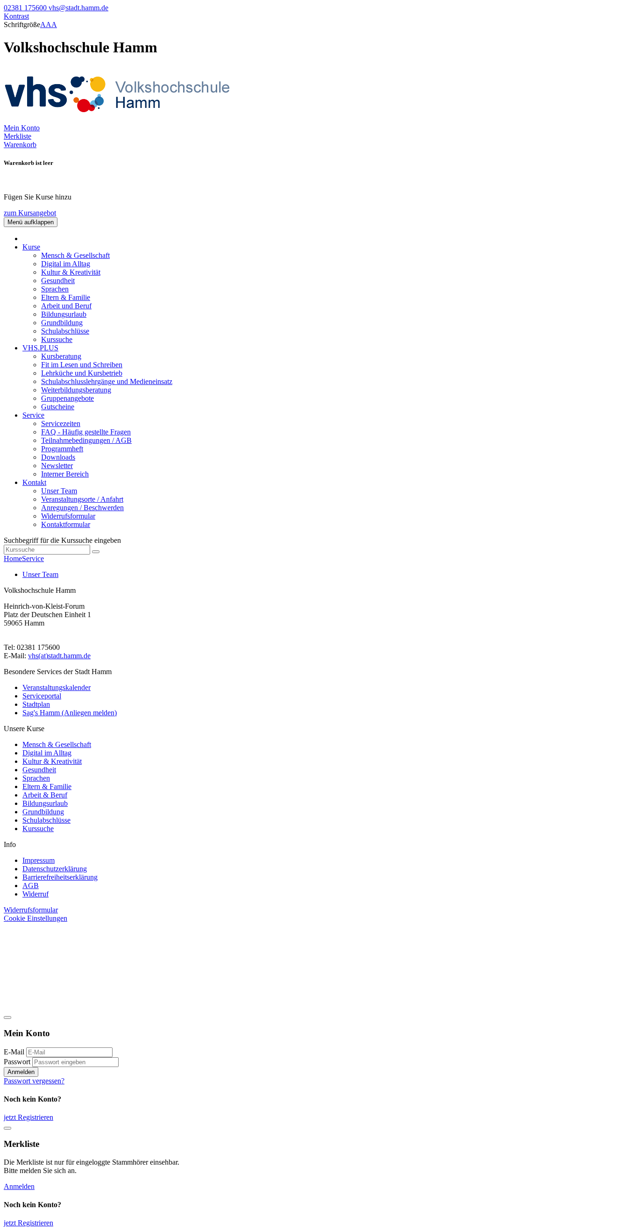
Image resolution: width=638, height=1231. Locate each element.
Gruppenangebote (67, 398)
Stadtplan (36, 704)
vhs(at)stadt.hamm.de (59, 656)
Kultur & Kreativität (70, 272)
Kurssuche (56, 339)
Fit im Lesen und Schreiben (81, 365)
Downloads (58, 457)
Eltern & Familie (65, 297)
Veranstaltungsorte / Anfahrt (82, 499)
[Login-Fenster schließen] (7, 1017)
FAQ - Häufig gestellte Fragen (86, 432)
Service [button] (33, 415)
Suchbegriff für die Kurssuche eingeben (62, 540)
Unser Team (59, 491)
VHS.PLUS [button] (40, 348)
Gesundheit (58, 281)
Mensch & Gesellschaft (75, 255)
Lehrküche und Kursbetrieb (81, 373)
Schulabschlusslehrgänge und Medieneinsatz (106, 381)
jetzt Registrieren (28, 1117)
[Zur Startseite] (120, 119)
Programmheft (62, 449)
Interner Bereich (65, 474)
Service (33, 558)
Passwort (17, 1062)
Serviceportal (41, 696)
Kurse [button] (31, 247)
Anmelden (21, 1071)
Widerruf (35, 894)
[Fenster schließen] (7, 1128)
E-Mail (14, 1052)
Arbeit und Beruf (66, 306)
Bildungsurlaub (63, 314)
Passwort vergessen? (34, 1081)
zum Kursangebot (30, 213)
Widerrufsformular (68, 516)
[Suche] (95, 551)
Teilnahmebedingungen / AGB (86, 440)
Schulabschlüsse (65, 331)
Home (13, 558)
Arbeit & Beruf (44, 795)
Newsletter (57, 466)
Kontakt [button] (34, 482)
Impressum (38, 860)
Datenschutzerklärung (54, 869)
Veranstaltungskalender (56, 687)
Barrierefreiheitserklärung (60, 877)
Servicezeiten (60, 423)
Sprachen (55, 289)
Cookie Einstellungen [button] (35, 918)
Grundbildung (62, 323)
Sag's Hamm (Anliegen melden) (69, 713)
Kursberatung (61, 356)
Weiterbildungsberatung (76, 390)
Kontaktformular (65, 524)
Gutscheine (57, 407)
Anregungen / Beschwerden (82, 508)
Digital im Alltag (65, 264)
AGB (30, 885)
